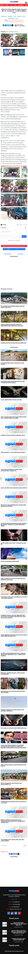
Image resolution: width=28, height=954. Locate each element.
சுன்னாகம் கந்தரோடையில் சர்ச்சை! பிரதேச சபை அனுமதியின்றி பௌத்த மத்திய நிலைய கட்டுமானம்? (12, 325)
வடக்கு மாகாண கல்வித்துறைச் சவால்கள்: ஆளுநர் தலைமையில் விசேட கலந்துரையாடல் (11, 470)
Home (6, 20)
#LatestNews (10, 16)
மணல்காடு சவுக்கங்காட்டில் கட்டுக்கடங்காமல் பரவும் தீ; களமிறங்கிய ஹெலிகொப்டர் (12, 710)
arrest (24, 16)
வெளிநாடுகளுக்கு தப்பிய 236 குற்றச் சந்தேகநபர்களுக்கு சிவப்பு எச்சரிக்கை (13, 692)
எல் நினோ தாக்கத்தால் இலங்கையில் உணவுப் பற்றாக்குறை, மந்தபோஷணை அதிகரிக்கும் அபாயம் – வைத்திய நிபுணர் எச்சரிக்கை (13, 654)
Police (15, 16)
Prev (1, 478)
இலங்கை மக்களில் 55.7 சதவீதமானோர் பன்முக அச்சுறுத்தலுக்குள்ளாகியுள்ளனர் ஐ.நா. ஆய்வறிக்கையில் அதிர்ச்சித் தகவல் (13, 821)
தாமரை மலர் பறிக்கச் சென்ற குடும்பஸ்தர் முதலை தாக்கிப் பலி (14, 487)
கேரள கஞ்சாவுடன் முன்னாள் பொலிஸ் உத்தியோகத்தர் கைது (13, 728)
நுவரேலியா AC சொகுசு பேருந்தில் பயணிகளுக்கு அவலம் (13, 435)
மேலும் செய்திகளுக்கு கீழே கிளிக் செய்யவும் (13, 246)
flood (17, 18)
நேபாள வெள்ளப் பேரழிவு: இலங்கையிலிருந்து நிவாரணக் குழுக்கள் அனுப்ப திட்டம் (19, 923)
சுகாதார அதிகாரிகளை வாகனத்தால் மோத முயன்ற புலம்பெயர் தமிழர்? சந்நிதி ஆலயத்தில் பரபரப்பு (14, 635)
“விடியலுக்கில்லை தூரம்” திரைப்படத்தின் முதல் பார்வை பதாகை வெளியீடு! (12, 840)
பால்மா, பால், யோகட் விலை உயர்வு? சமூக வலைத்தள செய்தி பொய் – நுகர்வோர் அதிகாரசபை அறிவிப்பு (13, 417)
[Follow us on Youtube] (18, 854)
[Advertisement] (14, 74)
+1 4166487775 (16, 901)
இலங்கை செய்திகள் (19, 20)
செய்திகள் (11, 20)
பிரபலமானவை (20, 253)
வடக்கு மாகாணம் (19, 21)
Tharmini (3, 31)
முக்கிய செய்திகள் (7, 253)
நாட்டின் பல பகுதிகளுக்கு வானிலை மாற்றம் (10, 561)
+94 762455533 (16, 904)
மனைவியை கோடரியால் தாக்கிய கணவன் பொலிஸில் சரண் (13, 342)
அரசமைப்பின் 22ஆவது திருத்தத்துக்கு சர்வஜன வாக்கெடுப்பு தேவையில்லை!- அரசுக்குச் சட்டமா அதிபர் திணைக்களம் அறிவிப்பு (14, 524)
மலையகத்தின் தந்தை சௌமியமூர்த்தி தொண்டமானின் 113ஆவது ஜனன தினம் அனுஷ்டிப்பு (13, 382)
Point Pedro (19, 16)
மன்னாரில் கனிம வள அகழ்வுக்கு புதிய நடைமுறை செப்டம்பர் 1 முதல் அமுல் (14, 802)
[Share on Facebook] (6, 25)
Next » (24, 845)
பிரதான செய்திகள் (10, 21)
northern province (11, 18)
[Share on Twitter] (8, 25)
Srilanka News (3, 16)
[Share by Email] (12, 25)
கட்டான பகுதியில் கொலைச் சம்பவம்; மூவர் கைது (11, 399)
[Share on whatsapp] (4, 25)
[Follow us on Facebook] (12, 854)
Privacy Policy (14, 899)
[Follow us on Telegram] (10, 854)
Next (27, 478)
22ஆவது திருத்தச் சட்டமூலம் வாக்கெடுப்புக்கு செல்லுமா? (13, 452)
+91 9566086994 (15, 906)
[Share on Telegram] (10, 25)
